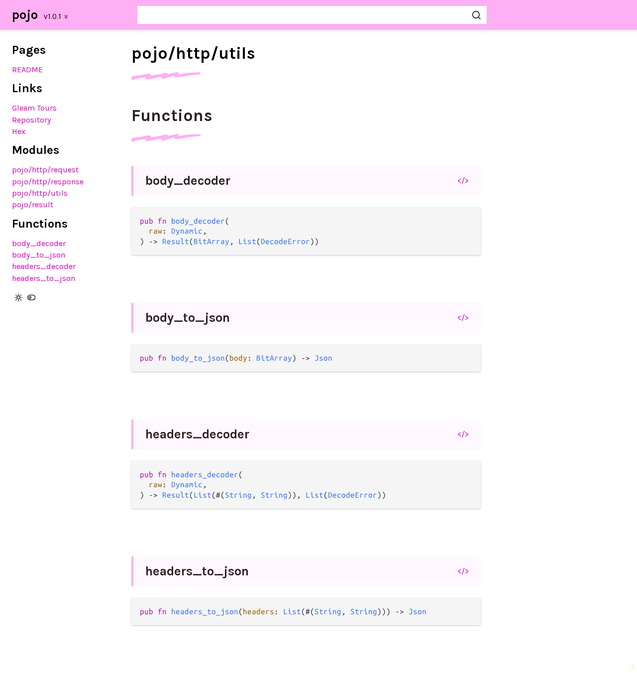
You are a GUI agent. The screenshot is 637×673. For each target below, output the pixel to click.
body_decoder (39, 243)
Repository (31, 120)
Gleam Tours (34, 108)
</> (463, 180)
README (27, 69)
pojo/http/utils (40, 193)
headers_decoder (44, 266)
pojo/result (32, 204)
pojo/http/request (45, 169)
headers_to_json (43, 278)
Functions (171, 116)
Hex (18, 131)
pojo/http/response (48, 181)
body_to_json (38, 255)
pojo (25, 14)
